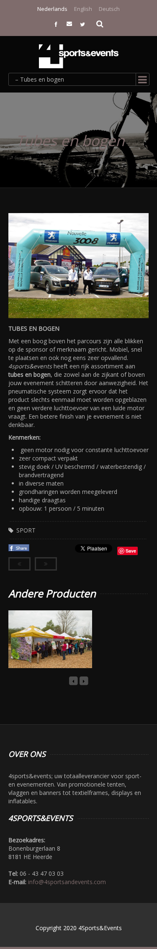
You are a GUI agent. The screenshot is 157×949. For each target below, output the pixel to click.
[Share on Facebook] (19, 550)
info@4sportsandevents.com (67, 882)
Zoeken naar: (100, 23)
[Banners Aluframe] (40, 650)
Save (131, 551)
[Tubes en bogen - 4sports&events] (78, 56)
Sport (26, 530)
